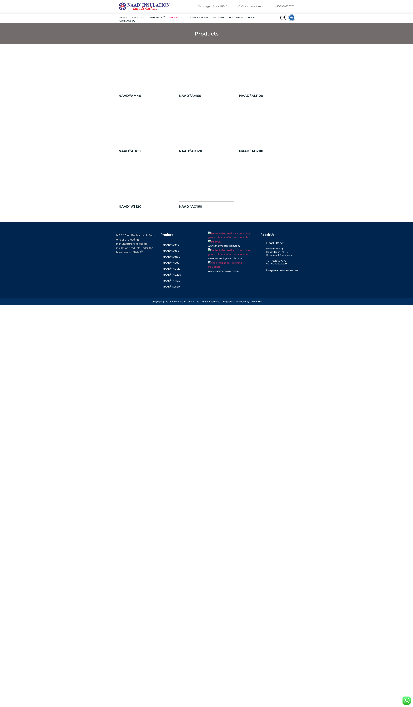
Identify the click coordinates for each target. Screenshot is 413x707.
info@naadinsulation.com (282, 270)
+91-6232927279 (276, 263)
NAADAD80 (130, 151)
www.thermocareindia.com (224, 245)
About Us (138, 17)
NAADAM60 (190, 96)
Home (123, 17)
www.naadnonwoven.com (223, 271)
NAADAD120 (190, 151)
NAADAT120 (130, 206)
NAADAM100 (251, 96)
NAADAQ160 (190, 206)
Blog (251, 17)
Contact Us (127, 20)
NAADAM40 (130, 96)
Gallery (218, 17)
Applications (199, 17)
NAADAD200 (251, 151)
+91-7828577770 (276, 260)
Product (175, 17)
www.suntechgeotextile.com (225, 258)
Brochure (236, 17)
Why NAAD (157, 17)
